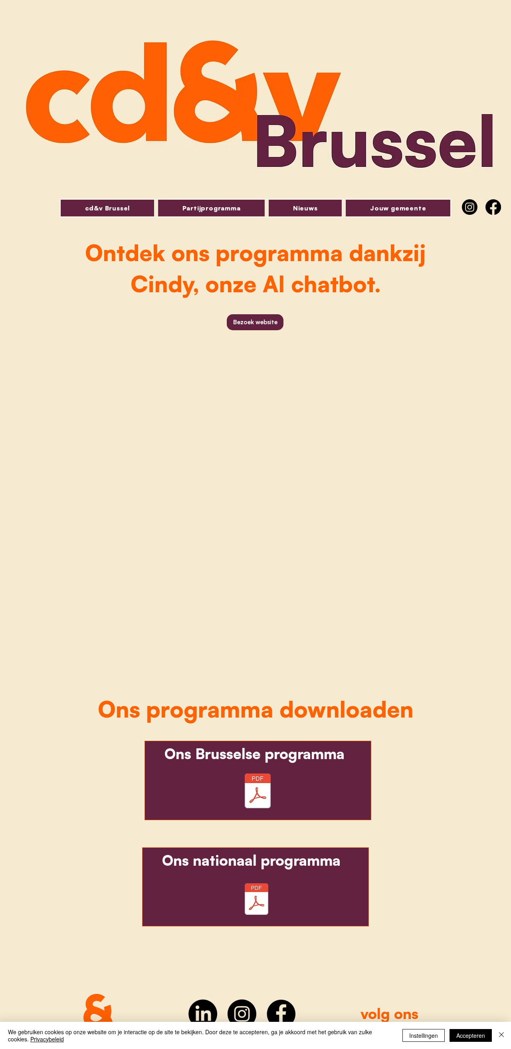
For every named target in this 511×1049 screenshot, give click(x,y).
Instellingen (423, 1035)
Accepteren (470, 1035)
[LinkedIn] (202, 1013)
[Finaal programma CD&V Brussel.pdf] (258, 792)
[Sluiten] (501, 1035)
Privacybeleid (47, 1039)
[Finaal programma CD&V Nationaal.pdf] (256, 900)
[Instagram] (469, 207)
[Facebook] (493, 207)
